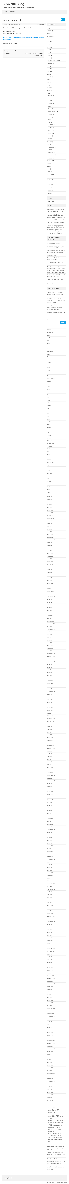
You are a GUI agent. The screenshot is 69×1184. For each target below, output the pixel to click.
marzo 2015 (50, 816)
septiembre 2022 (51, 596)
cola (48, 215)
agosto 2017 (50, 753)
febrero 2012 (50, 908)
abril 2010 (49, 965)
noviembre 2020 (51, 656)
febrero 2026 (50, 512)
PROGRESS (49, 158)
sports (48, 171)
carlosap (8, 24)
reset (56, 229)
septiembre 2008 (51, 1016)
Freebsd (50, 117)
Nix (48, 93)
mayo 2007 (49, 1059)
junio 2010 (49, 959)
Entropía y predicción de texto (54, 305)
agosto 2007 (50, 1051)
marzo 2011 (50, 937)
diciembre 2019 (51, 683)
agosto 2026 (50, 496)
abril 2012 (49, 902)
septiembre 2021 (51, 629)
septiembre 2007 (51, 1048)
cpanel (49, 106)
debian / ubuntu (13, 43)
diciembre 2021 (51, 621)
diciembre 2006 (51, 1073)
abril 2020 (49, 675)
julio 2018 (49, 729)
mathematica (52, 1127)
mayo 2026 (49, 504)
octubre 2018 (50, 721)
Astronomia (50, 36)
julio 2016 (49, 786)
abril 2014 (49, 840)
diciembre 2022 (51, 591)
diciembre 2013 (51, 851)
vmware (50, 135)
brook (56, 209)
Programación (50, 147)
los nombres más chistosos (53, 243)
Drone (48, 66)
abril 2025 (49, 531)
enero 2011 (50, 943)
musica (48, 90)
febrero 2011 (50, 940)
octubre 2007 (50, 1046)
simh (48, 169)
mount (54, 225)
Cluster (48, 55)
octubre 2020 (50, 659)
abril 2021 (49, 642)
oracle (58, 225)
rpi (61, 229)
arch (49, 100)
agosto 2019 (50, 694)
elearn (48, 68)
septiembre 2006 (51, 1081)
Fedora (50, 114)
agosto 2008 (50, 1019)
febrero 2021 (50, 648)
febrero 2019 (50, 710)
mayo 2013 (49, 867)
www (48, 187)
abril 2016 (49, 789)
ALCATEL (49, 30)
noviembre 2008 (51, 1010)
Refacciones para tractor (56, 1133)
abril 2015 (49, 813)
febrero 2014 (50, 845)
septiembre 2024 (51, 539)
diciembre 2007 (51, 1040)
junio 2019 (49, 699)
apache (50, 190)
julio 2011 (49, 927)
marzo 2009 (50, 1000)
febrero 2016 (50, 794)
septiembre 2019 (51, 691)
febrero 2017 (50, 770)
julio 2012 (49, 894)
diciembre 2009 (51, 975)
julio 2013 (49, 864)
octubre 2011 (50, 918)
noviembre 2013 (51, 854)
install (56, 220)
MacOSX (50, 127)
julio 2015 (49, 805)
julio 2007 (49, 1054)
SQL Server (50, 184)
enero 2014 (50, 848)
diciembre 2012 (51, 881)
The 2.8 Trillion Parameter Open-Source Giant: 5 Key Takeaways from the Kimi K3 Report (56, 300)
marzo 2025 (50, 534)
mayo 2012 (49, 899)
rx (62, 229)
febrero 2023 (50, 585)
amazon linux (51, 95)
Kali (49, 119)
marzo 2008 (50, 1032)
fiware (48, 71)
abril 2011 (49, 935)
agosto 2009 (50, 986)
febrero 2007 (50, 1067)
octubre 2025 (50, 520)
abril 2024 (49, 550)
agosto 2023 (50, 569)
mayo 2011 (49, 932)
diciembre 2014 (51, 824)
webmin (50, 138)
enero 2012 (50, 910)
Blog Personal (50, 39)
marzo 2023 (50, 583)
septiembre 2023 (51, 567)
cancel (58, 209)
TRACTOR (49, 174)
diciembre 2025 (51, 518)
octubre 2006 (50, 1078)
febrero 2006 (50, 1094)
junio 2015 (49, 807)
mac (52, 222)
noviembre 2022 (51, 594)
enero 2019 (50, 713)
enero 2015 (50, 821)
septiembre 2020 (51, 661)
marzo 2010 (50, 967)
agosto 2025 (50, 523)
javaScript (50, 152)
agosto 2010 (50, 954)
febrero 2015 (50, 818)
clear (64, 211)
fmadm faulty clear (51, 255)
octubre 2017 (50, 751)
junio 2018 (49, 732)
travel (48, 177)
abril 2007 (49, 1062)
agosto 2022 (50, 599)
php (63, 225)
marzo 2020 (50, 678)
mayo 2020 (49, 672)
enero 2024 (50, 558)
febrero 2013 (50, 875)
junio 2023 (49, 575)
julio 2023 (49, 572)
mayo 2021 (49, 640)
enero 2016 (50, 797)
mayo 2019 (49, 702)
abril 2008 (49, 1029)
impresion (52, 220)
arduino (49, 33)
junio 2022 (49, 604)
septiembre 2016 (51, 780)
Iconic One (48, 1182)
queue (48, 227)
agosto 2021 (50, 631)
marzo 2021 (50, 645)
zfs (62, 233)
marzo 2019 (50, 707)
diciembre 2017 (51, 745)
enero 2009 (50, 1005)
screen (48, 231)
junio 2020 (49, 669)
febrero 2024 (50, 556)
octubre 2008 (50, 1013)
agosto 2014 (50, 832)
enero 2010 (50, 973)
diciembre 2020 (51, 653)
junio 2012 (49, 897)
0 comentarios (40, 24)
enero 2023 (50, 588)
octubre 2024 (50, 537)
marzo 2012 (50, 905)
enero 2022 (50, 618)
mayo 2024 (49, 548)
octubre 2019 (50, 688)
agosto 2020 (50, 664)
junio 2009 (49, 992)
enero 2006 (50, 1097)
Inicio (5, 11)
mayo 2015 (49, 810)
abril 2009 (49, 997)
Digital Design (50, 63)
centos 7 (57, 212)
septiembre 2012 (51, 889)
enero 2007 (50, 1070)
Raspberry (49, 160)
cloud (48, 49)
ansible (49, 98)
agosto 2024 (50, 542)
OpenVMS (49, 141)
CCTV (48, 44)
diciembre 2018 (51, 715)
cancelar (62, 209)
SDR (48, 166)
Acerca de (12, 11)
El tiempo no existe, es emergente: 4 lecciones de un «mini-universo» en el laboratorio (56, 314)
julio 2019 (49, 696)
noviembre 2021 (51, 623)
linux (48, 82)
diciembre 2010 (51, 946)
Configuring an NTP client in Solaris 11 (56, 279)
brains (48, 41)
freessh (61, 215)
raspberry (53, 227)
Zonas (48, 193)
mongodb (49, 85)
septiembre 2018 (51, 724)
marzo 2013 (50, 872)
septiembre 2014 (51, 829)
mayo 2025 (49, 529)
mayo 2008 (49, 1027)
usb (48, 233)
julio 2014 (49, 835)
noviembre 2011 (51, 916)
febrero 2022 (50, 615)
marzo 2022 (50, 613)
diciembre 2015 (51, 799)
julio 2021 (49, 634)
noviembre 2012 (51, 883)
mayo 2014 (49, 837)
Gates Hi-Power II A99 (58, 217)
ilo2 (49, 220)
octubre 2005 (50, 1100)
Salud (48, 163)
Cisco (48, 47)
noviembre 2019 (51, 686)
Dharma (49, 58)
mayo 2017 (49, 761)
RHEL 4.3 (50, 130)
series (51, 231)
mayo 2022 (49, 607)
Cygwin (49, 108)
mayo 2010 (49, 962)
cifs (62, 211)
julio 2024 (49, 545)
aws (49, 52)
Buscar (48, 319)
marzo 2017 (50, 767)
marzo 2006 (50, 1092)
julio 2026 (49, 499)
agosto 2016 (50, 783)
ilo (47, 220)
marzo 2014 (50, 843)
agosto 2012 (50, 891)
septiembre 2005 (51, 1103)
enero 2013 (50, 878)
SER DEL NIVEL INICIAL (53, 60)
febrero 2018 (50, 740)
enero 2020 (50, 680)
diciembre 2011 (51, 913)
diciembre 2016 (51, 775)
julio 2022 (49, 602)
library (61, 220)
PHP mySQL (51, 154)
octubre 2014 (50, 826)
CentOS (50, 103)
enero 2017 (50, 772)
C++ (49, 149)
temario (62, 231)
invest (48, 79)
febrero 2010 (50, 970)
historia (49, 74)
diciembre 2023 (51, 561)
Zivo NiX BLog (14, 4)
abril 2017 (49, 764)
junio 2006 (49, 1089)
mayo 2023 (49, 577)
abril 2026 (49, 507)
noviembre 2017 (51, 748)
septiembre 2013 (51, 859)
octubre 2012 (50, 886)
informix (49, 76)
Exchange (50, 182)
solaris (49, 133)
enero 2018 (50, 743)
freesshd (49, 217)
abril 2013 (49, 870)
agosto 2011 (50, 924)
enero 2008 (50, 1038)
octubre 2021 (50, 626)
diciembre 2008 (51, 1008)
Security (51, 124)
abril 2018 (49, 734)
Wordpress (64, 1182)
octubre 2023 (50, 564)
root (58, 229)
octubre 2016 (50, 778)
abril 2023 (49, 580)
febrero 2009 (50, 1002)
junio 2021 (49, 637)
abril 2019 (49, 705)
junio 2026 (49, 502)
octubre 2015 (50, 802)
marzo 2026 (50, 510)
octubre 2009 (50, 981)
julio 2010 (49, 956)
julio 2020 (49, 667)
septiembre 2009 (51, 983)
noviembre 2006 (51, 1076)
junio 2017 (49, 759)
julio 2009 (49, 989)
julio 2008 (49, 1021)
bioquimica (52, 209)
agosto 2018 (50, 726)
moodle (7, 53)
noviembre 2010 (51, 948)
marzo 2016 (50, 791)
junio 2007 (49, 1057)
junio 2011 (49, 929)
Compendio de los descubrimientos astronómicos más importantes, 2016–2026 (55, 294)
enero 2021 (50, 650)
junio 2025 (49, 526)
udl (65, 231)
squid (54, 231)
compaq (50, 215)
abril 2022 (49, 610)
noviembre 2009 (51, 978)
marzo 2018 (50, 737)
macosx (57, 223)
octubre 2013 (50, 856)
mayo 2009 (49, 994)
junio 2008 (49, 1024)
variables (51, 233)
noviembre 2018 (51, 718)
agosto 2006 (50, 1084)
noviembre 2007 (51, 1043)
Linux (49, 122)
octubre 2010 (50, 951)
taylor (58, 231)
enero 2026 (50, 515)
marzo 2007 (50, 1065)
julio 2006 (49, 1086)
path (61, 225)
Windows (49, 179)
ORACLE (49, 144)
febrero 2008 (50, 1035)
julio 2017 (49, 756)
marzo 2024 (50, 553)
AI (47, 28)
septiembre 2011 (51, 921)
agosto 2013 (50, 862)
